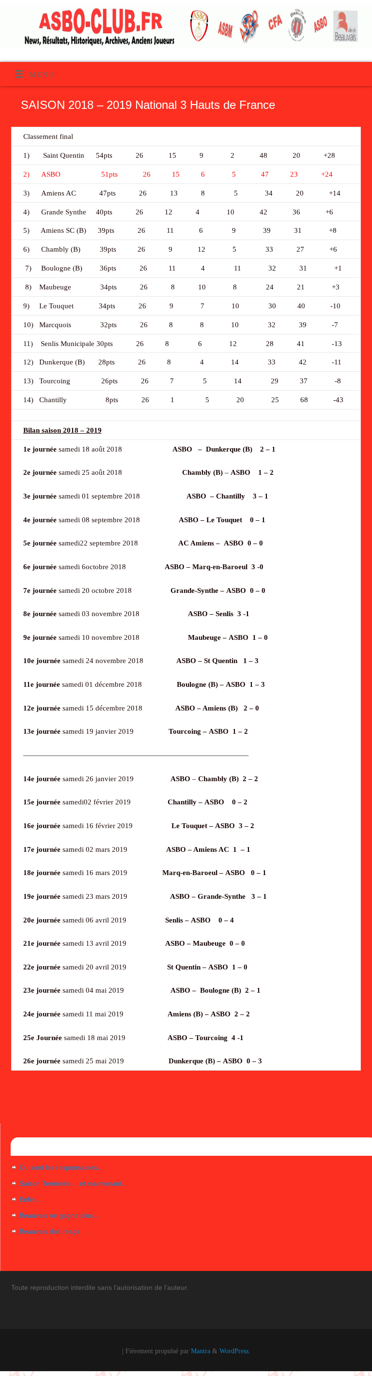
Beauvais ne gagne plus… (59, 1215)
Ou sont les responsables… (61, 1167)
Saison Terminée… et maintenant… (73, 1183)
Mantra (200, 1351)
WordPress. (234, 1351)
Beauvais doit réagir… (53, 1231)
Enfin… (30, 1199)
